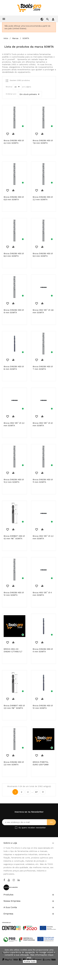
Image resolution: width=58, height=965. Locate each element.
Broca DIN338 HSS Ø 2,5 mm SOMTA (14, 763)
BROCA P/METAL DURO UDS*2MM (41, 763)
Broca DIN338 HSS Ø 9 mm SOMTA (14, 311)
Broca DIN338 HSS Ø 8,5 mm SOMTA (14, 254)
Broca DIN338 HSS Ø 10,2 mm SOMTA (14, 480)
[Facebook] (4, 880)
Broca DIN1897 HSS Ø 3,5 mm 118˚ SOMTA (14, 706)
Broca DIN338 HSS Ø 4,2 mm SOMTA (14, 141)
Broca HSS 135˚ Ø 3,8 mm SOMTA (43, 311)
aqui (29, 957)
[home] (29, 7)
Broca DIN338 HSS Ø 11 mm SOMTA (43, 480)
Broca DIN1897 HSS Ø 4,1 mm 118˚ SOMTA (14, 537)
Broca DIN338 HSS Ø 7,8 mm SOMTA (43, 141)
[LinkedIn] (19, 880)
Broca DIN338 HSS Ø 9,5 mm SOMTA (43, 254)
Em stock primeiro (30, 94)
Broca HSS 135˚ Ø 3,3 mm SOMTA (43, 537)
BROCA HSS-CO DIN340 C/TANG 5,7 (13, 650)
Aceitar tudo (30, 961)
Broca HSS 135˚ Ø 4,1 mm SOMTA (43, 424)
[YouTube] (9, 880)
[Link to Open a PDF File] (29, 923)
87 (36, 792)
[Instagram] (14, 880)
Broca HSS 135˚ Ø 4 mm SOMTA (42, 593)
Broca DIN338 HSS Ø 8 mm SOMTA (14, 367)
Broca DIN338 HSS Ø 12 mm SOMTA (14, 593)
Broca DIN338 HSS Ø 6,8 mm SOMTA (14, 198)
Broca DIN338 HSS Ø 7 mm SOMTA (43, 367)
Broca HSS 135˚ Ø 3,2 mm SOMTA (14, 424)
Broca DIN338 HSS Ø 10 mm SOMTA (43, 706)
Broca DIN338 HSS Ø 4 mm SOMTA (43, 650)
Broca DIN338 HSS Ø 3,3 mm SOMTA (43, 198)
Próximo (42, 792)
